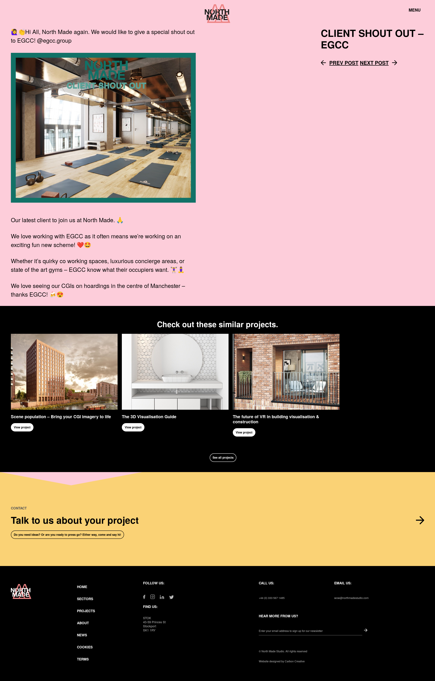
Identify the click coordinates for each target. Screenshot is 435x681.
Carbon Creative (295, 661)
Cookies (85, 646)
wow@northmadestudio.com (351, 598)
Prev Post (343, 62)
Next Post (374, 62)
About (83, 622)
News (82, 634)
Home (82, 586)
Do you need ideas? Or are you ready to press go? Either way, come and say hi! (67, 535)
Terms (83, 659)
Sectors (85, 598)
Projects (86, 610)
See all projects (223, 457)
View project (22, 427)
